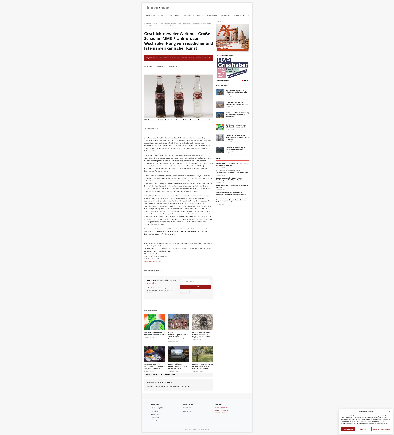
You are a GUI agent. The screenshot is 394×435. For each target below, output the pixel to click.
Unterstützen (155, 421)
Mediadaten (225, 15)
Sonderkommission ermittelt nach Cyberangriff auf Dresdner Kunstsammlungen (232, 172)
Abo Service (155, 414)
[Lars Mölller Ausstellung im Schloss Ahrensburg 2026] (220, 152)
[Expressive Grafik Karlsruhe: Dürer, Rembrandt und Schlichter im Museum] (220, 139)
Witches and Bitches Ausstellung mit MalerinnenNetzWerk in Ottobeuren (237, 114)
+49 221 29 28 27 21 (222, 410)
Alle (155, 24)
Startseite (150, 15)
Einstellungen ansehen (381, 429)
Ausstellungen (172, 15)
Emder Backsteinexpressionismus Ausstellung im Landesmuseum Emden (178, 335)
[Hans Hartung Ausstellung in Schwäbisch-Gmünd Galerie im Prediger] (220, 94)
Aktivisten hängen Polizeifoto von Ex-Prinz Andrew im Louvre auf (231, 201)
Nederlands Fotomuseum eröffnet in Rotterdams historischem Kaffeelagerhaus (231, 193)
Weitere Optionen (221, 413)
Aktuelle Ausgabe (157, 408)
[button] (390, 411)
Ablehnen (363, 429)
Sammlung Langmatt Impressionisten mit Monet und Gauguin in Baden (154, 366)
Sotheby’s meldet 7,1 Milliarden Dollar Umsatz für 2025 (232, 186)
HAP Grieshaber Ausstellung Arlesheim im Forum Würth (154, 333)
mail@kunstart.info (221, 408)
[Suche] (247, 15)
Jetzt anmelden (195, 287)
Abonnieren (155, 411)
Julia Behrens (160, 66)
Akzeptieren (348, 429)
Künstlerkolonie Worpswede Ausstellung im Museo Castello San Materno (202, 366)
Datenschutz (187, 411)
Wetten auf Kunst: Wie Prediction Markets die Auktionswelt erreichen (232, 164)
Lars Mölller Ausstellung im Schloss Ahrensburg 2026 (235, 148)
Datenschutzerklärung (185, 293)
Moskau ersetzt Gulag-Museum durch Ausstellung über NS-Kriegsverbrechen (229, 179)
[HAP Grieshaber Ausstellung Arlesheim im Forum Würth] (220, 129)
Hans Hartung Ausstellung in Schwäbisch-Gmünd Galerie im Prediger (236, 92)
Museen (200, 15)
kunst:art (238, 15)
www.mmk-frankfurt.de (152, 261)
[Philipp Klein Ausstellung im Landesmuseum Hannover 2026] (220, 106)
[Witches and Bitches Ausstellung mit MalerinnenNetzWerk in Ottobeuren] (220, 117)
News (160, 15)
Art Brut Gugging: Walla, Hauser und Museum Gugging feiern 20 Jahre (201, 334)
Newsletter (212, 15)
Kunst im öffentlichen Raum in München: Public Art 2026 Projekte (177, 366)
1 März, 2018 (148, 66)
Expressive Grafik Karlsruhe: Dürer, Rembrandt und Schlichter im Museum (237, 137)
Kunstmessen (188, 15)
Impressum (187, 408)
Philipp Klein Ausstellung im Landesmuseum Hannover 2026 (237, 103)
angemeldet (158, 387)
